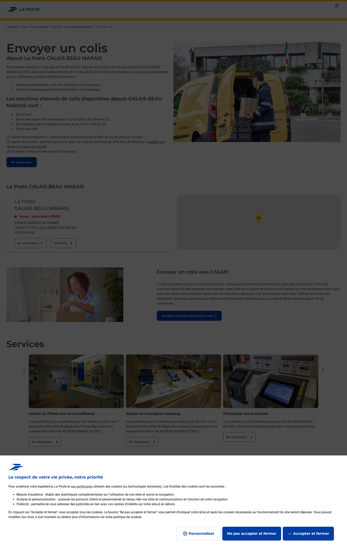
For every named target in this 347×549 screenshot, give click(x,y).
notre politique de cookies (123, 517)
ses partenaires (81, 486)
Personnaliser (201, 533)
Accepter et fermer (311, 533)
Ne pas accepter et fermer (251, 533)
